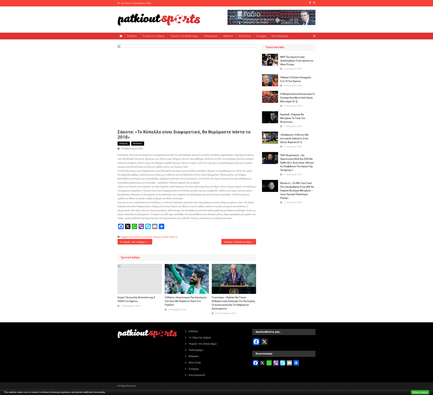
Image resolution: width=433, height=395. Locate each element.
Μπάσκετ (228, 36)
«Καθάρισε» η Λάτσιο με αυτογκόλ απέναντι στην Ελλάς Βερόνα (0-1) (294, 138)
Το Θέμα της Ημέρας (153, 36)
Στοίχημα (261, 36)
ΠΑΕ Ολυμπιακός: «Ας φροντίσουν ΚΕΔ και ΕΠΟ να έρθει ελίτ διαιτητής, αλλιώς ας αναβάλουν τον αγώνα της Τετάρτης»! (297, 162)
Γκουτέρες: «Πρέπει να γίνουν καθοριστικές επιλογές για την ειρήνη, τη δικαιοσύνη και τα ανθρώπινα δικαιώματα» (233, 303)
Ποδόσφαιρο (210, 36)
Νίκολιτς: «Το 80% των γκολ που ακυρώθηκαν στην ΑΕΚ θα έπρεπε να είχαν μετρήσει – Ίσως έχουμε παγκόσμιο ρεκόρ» (297, 190)
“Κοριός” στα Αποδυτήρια (184, 36)
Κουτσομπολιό (280, 36)
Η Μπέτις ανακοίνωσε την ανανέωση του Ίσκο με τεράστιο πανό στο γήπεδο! (185, 301)
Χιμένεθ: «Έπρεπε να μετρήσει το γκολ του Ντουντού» (292, 118)
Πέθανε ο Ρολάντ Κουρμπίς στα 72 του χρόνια (295, 79)
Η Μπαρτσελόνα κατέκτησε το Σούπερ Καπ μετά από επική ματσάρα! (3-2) (297, 98)
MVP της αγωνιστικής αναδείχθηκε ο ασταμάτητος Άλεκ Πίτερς (296, 61)
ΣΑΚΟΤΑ (173, 236)
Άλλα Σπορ (245, 36)
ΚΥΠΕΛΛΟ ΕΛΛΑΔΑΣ (142, 236)
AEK (130, 236)
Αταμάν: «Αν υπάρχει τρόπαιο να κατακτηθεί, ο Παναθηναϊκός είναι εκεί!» (137, 241)
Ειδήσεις (132, 36)
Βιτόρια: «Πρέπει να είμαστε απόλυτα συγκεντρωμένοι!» (240, 241)
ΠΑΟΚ (166, 236)
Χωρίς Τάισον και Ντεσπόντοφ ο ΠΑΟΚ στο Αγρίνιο (136, 299)
